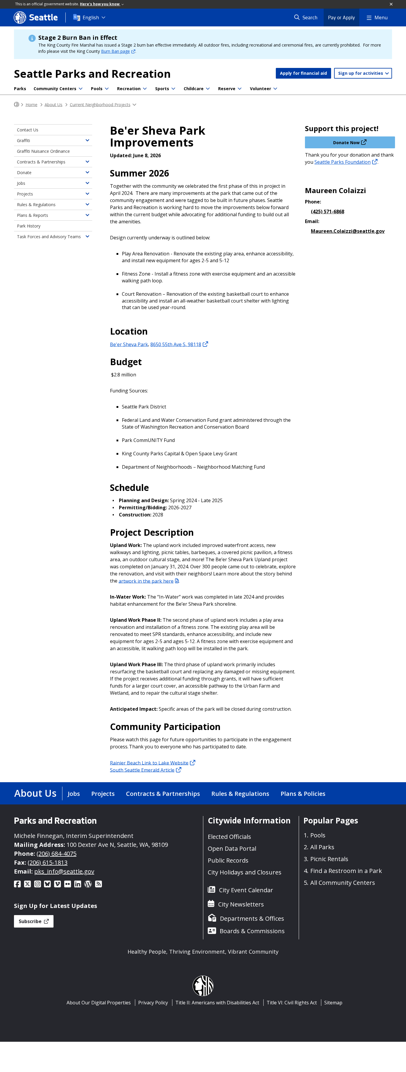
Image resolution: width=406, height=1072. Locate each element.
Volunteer (260, 88)
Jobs (21, 183)
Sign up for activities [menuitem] (361, 73)
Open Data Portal (232, 848)
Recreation (129, 88)
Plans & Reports (32, 215)
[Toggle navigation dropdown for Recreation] (145, 89)
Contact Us (27, 130)
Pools (97, 88)
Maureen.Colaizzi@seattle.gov (348, 231)
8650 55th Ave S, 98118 (175, 344)
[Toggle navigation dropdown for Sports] (173, 89)
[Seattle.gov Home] (16, 104)
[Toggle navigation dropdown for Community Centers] (81, 89)
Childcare (194, 88)
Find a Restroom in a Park (346, 871)
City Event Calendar (246, 890)
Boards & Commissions (252, 931)
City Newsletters (241, 904)
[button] (391, 4)
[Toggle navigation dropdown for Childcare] (208, 89)
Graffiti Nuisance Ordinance (43, 151)
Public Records (228, 860)
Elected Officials (229, 837)
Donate (24, 172)
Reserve (226, 88)
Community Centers (55, 88)
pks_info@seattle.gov (64, 871)
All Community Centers (342, 883)
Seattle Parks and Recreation (92, 73)
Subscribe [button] (31, 921)
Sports (162, 88)
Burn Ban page (115, 51)
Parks (20, 88)
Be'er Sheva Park (129, 344)
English (91, 17)
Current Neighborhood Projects (100, 104)
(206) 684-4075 (56, 854)
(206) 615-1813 (47, 862)
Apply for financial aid (303, 73)
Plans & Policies (303, 794)
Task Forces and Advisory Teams (49, 236)
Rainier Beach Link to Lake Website (149, 762)
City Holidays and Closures (244, 872)
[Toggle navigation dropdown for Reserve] (240, 89)
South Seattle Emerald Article (142, 769)
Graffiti (23, 140)
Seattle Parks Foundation (342, 162)
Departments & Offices (252, 918)
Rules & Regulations (36, 204)
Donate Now (346, 142)
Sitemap (333, 1002)
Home (31, 104)
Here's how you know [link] (100, 4)
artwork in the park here (146, 581)
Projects (25, 194)
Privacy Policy (153, 1002)
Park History (28, 226)
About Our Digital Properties (99, 1002)
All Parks (322, 847)
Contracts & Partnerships (41, 162)
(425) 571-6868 (327, 211)
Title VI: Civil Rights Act (292, 1002)
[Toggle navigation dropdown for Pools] (107, 89)
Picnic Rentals (329, 859)
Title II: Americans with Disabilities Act (217, 1002)
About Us (53, 104)
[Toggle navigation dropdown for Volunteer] (275, 89)
